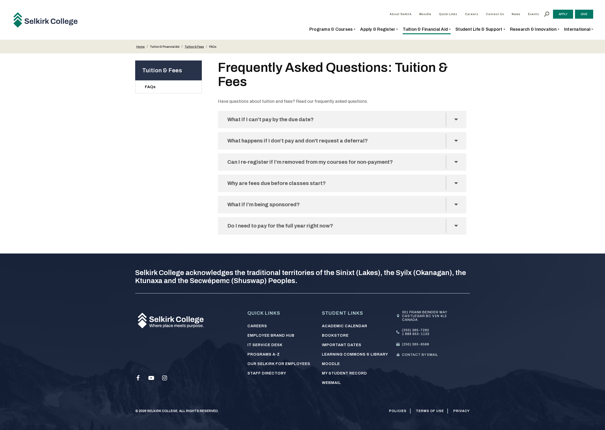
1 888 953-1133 (415, 334)
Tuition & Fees (194, 46)
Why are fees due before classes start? (276, 183)
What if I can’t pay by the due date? (271, 119)
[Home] (47, 20)
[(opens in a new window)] (138, 378)
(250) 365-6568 (415, 344)
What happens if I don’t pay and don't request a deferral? (297, 141)
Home (140, 46)
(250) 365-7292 (415, 330)
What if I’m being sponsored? (263, 204)
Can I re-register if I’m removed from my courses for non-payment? (310, 162)
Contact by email (420, 355)
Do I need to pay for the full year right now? (280, 226)
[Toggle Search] (546, 14)
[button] (332, 29)
